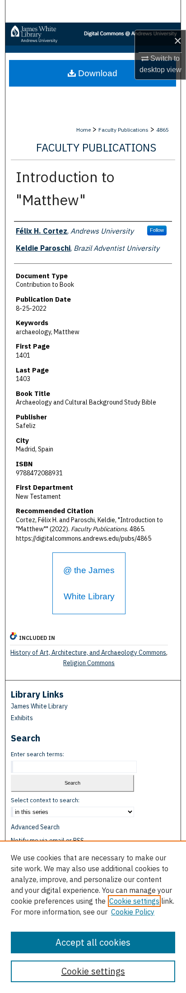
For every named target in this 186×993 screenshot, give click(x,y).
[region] (93, 917)
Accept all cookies (93, 942)
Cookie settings (134, 901)
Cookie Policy (132, 911)
